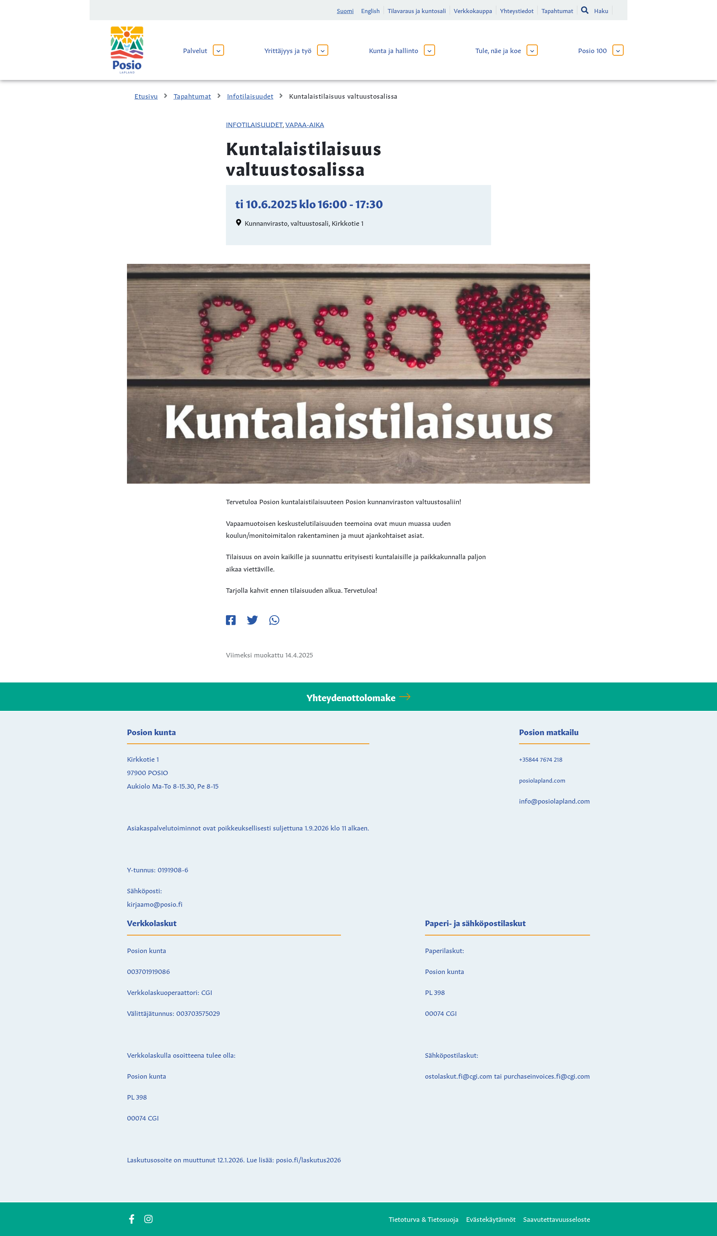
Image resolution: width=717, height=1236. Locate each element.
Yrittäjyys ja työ (287, 50)
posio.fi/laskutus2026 (308, 1159)
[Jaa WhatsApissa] (274, 620)
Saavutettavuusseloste (556, 1218)
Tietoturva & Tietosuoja (424, 1218)
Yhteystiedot (517, 10)
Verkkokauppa (473, 10)
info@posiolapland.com (554, 800)
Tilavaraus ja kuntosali (417, 10)
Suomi (345, 10)
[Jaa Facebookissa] (231, 620)
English (370, 10)
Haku (601, 10)
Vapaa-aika (304, 124)
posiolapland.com (542, 780)
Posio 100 (592, 50)
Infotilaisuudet (254, 124)
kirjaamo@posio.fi (155, 903)
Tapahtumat (557, 10)
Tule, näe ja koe (498, 50)
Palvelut (195, 50)
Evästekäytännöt (491, 1218)
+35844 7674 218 (540, 759)
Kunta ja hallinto (393, 50)
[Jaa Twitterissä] (252, 620)
